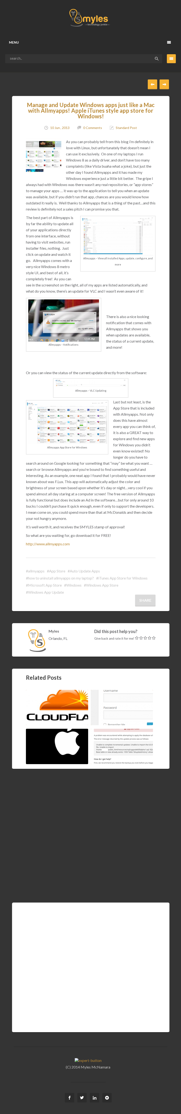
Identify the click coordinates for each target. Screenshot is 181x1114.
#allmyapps (35, 571)
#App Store (56, 571)
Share (145, 600)
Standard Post (126, 128)
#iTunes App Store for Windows (122, 578)
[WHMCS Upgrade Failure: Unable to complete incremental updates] (132, 746)
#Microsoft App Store (44, 585)
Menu (14, 42)
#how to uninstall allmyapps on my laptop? (60, 578)
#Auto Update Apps (84, 571)
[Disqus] (90, 828)
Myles (54, 631)
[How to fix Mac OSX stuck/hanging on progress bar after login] (67, 746)
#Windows (73, 585)
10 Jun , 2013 (60, 128)
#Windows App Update (45, 592)
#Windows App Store (101, 585)
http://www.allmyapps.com (48, 544)
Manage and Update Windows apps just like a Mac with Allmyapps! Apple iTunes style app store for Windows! (91, 110)
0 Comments (92, 128)
